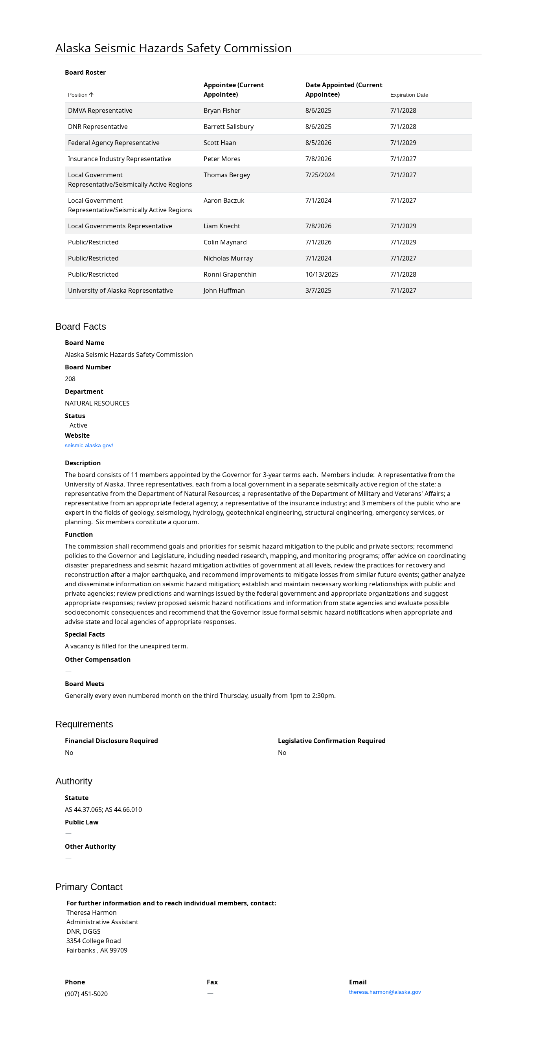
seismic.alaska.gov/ (89, 445)
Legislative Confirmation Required (332, 740)
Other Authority (90, 846)
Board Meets (84, 683)
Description (83, 463)
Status (75, 415)
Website (77, 435)
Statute (76, 797)
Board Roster (85, 72)
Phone (75, 982)
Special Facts (85, 634)
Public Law (82, 822)
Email (358, 982)
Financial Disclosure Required (111, 740)
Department (84, 391)
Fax (212, 982)
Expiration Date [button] (409, 95)
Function (79, 534)
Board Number (88, 367)
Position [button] (81, 95)
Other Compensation (98, 659)
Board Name (84, 342)
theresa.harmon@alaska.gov (385, 992)
